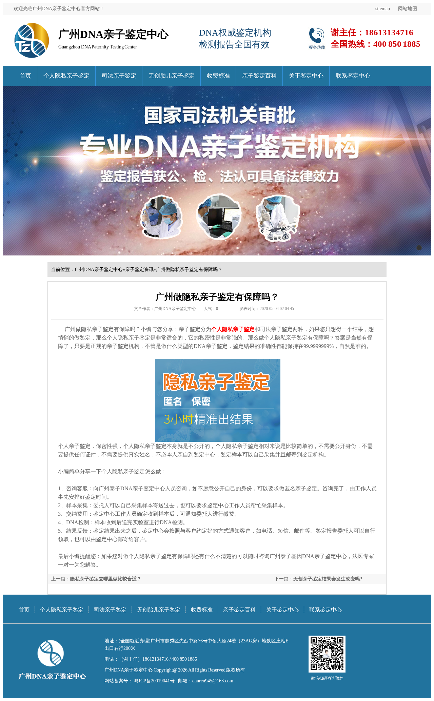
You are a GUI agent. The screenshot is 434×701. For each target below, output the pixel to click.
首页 (25, 76)
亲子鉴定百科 (259, 76)
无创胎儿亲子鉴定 (172, 76)
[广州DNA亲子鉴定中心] (32, 25)
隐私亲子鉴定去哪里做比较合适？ (105, 578)
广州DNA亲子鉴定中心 (99, 269)
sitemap (382, 8)
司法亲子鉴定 (119, 76)
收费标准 (218, 76)
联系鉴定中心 (353, 76)
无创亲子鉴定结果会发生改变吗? (327, 578)
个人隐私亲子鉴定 (66, 76)
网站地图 (407, 8)
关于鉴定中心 (306, 76)
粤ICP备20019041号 (154, 680)
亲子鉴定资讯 (139, 269)
